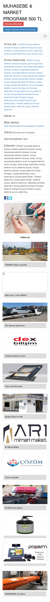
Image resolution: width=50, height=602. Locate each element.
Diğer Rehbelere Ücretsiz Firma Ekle (21, 29)
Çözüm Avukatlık (11, 477)
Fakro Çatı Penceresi (13, 386)
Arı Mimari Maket (12, 447)
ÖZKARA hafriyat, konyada (16, 264)
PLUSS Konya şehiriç (13, 508)
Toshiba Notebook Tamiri (15, 356)
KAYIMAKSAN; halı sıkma (15, 594)
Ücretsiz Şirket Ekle (14, 24)
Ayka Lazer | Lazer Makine (16, 295)
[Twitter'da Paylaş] (10, 198)
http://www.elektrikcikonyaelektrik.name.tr (24, 126)
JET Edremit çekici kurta (15, 325)
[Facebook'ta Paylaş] (6, 198)
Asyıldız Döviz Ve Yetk (14, 416)
